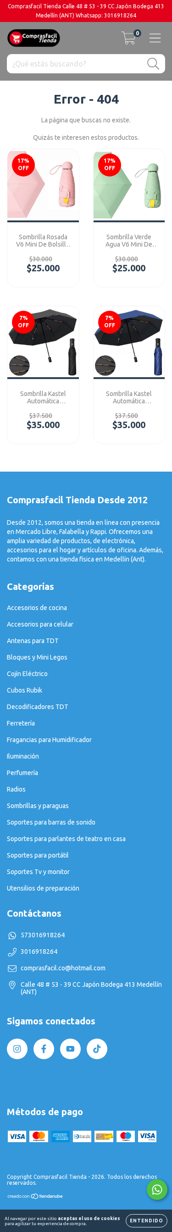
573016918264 (43, 935)
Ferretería (21, 723)
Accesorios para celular (40, 624)
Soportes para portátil (38, 855)
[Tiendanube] (35, 1197)
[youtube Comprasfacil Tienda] (70, 1049)
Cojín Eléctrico (27, 673)
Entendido (146, 1220)
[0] (128, 40)
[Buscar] (153, 64)
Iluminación (23, 756)
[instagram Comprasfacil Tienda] (17, 1049)
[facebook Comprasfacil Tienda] (43, 1049)
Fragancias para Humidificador (49, 739)
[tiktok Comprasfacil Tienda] (97, 1049)
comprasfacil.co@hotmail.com (63, 968)
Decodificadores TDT (37, 706)
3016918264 (39, 951)
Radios (16, 789)
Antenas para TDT (33, 640)
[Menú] (155, 38)
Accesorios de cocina (37, 607)
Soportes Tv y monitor (38, 871)
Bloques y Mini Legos (37, 657)
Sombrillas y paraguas (38, 805)
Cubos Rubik (24, 690)
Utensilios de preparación (43, 888)
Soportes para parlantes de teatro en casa (66, 838)
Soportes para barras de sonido (51, 822)
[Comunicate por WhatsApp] (157, 1189)
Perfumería (22, 772)
